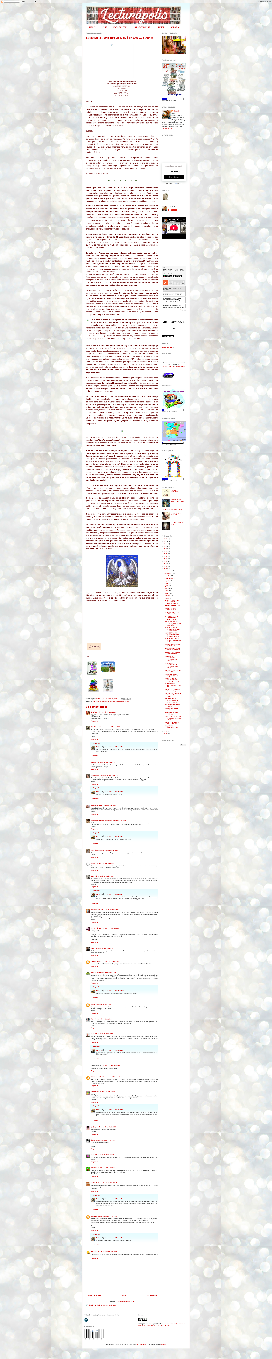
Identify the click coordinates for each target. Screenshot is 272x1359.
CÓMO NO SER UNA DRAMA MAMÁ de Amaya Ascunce (171, 700)
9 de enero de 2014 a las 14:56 (110, 910)
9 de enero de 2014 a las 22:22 (112, 1077)
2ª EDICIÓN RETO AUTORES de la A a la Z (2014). (173, 685)
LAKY (92, 1155)
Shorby (93, 1140)
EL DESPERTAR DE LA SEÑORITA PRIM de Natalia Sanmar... (171, 618)
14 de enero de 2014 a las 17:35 (114, 990)
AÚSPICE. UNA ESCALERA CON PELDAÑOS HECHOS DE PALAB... (172, 602)
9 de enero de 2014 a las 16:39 (106, 972)
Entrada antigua (152, 1295)
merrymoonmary (142, 1344)
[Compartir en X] (126, 699)
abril (167, 591)
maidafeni (94, 1182)
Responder (94, 721)
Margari (93, 1168)
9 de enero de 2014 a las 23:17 (105, 1140)
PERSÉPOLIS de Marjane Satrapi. (173, 510)
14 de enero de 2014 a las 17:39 (114, 1199)
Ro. (92, 1019)
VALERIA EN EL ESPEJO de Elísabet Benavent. (173, 671)
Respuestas (96, 743)
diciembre (168, 571)
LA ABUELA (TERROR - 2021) (177, 523)
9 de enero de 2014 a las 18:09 (103, 1019)
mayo (167, 588)
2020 (165, 554)
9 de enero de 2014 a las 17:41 (104, 1004)
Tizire (93, 863)
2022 (165, 549)
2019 (165, 556)
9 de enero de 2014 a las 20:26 (111, 1065)
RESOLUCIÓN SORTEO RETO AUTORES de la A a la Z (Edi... (173, 623)
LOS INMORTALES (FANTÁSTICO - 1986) (177, 500)
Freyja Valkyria (96, 928)
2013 (165, 731)
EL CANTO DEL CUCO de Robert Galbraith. (172, 652)
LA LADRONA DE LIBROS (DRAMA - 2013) (172, 644)
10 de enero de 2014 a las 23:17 (107, 1216)
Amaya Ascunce (98, 701)
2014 (165, 569)
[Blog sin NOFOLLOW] (168, 378)
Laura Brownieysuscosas (99, 820)
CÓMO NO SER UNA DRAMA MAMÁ (113, 701)
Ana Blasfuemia (96, 727)
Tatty (93, 1004)
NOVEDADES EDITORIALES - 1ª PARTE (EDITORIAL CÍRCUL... (171, 665)
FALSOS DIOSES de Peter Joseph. (173, 705)
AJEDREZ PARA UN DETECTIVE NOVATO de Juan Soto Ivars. (172, 634)
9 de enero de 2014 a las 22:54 (107, 1091)
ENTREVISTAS (120, 27)
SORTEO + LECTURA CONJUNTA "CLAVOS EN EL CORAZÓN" (172, 629)
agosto (167, 581)
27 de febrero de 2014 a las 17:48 (106, 1251)
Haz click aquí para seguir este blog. (174, 366)
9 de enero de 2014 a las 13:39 (105, 863)
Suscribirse (174, 177)
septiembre (169, 578)
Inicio (124, 1295)
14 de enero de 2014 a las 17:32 (114, 791)
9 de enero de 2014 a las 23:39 (105, 1168)
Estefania (94, 712)
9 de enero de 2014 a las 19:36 (104, 1034)
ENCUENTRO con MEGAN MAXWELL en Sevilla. (172, 648)
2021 (165, 551)
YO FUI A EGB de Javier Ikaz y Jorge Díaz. (172, 722)
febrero (168, 596)
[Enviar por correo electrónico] (122, 699)
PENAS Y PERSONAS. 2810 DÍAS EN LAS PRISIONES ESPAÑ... (173, 718)
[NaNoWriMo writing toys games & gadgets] (174, 99)
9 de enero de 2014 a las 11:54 (108, 850)
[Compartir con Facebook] (128, 699)
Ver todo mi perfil (167, 129)
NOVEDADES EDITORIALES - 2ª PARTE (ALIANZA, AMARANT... (171, 658)
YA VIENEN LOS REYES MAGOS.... (171, 713)
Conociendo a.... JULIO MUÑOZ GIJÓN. (172, 613)
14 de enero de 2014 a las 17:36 (114, 1050)
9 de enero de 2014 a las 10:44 (106, 805)
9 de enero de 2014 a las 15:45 (103, 948)
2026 (165, 539)
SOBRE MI (175, 27)
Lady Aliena (94, 850)
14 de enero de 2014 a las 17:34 (114, 894)
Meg (92, 948)
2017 (165, 561)
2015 (165, 566)
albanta (93, 762)
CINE (105, 27)
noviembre (169, 573)
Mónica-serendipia (97, 1077)
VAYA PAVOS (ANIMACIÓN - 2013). (172, 726)
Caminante (94, 1091)
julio (167, 583)
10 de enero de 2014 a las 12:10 (107, 1182)
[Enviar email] (165, 196)
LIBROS (92, 27)
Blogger (163, 1344)
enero (167, 598)
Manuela (93, 805)
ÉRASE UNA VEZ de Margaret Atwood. (171, 675)
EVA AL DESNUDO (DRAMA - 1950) (170, 609)
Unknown (94, 1216)
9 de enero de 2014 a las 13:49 (104, 876)
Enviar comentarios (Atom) (126, 1301)
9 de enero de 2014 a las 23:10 (107, 1127)
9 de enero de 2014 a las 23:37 (104, 1155)
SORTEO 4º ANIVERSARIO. (175, 490)
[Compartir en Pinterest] (130, 699)
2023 (165, 546)
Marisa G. (99, 747)
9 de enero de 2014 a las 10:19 (108, 775)
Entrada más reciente (94, 1295)
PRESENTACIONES (142, 27)
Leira (92, 1034)
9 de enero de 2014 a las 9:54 (107, 712)
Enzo (92, 876)
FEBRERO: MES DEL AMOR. (173, 606)
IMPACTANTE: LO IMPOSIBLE (176, 513)
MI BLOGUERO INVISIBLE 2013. (172, 709)
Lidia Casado (95, 775)
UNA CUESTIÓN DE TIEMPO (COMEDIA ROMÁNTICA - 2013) (172, 680)
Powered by (170, 183)
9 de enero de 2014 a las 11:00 (116, 820)
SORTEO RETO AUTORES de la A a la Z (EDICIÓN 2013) (173, 640)
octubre (168, 576)
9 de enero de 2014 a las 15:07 (111, 928)
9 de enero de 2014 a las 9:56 (111, 727)
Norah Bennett (95, 910)
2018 (165, 559)
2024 (165, 544)
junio (167, 586)
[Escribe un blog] (124, 699)
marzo (167, 593)
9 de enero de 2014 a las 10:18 (105, 762)
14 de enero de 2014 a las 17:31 (114, 747)
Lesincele (94, 1127)
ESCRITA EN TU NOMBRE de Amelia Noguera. (172, 690)
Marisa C (93, 972)
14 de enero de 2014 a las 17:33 (114, 836)
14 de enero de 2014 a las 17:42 (114, 1238)
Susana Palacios (96, 961)
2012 (165, 734)
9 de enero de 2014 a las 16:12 (111, 961)
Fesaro (93, 1251)
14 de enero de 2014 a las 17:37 (114, 1109)
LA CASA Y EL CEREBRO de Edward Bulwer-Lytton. (173, 695)
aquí (100, 598)
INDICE (161, 27)
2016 (165, 564)
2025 (165, 541)
